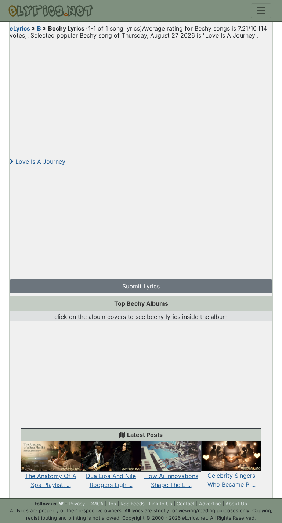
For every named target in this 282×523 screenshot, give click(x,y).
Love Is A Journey (39, 161)
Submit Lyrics (141, 286)
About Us (236, 503)
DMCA (96, 503)
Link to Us (160, 503)
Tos (112, 503)
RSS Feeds (132, 503)
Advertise (210, 503)
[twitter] (61, 503)
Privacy (77, 503)
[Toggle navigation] (261, 10)
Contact (186, 503)
